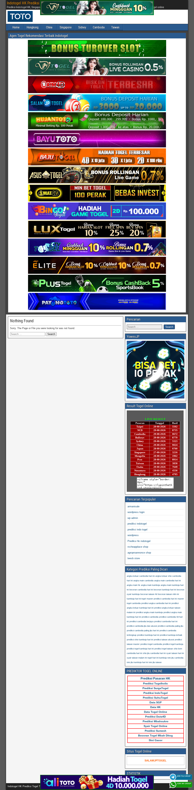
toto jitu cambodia (175, 658)
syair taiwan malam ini (137, 658)
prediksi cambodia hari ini (165, 621)
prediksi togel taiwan (163, 649)
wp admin (133, 518)
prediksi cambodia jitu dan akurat (142, 626)
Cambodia (99, 27)
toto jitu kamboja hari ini (137, 662)
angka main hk (133, 585)
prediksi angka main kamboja (149, 612)
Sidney (82, 27)
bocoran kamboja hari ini (165, 589)
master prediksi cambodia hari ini (162, 599)
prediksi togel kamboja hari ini (140, 649)
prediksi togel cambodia (151, 644)
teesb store (134, 558)
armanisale (133, 506)
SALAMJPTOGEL (156, 760)
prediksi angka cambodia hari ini (156, 603)
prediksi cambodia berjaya (141, 621)
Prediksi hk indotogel (139, 541)
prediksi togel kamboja (173, 644)
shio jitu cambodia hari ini (154, 653)
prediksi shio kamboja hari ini (140, 639)
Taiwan (115, 27)
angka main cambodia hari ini (167, 580)
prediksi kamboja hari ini (148, 635)
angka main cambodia (143, 580)
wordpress (133, 535)
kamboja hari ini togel (136, 599)
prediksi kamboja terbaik (171, 635)
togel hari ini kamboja (157, 658)
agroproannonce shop (139, 552)
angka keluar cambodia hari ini (141, 576)
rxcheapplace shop (138, 546)
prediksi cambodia (150, 617)
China (49, 27)
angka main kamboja (150, 585)
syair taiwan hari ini (175, 653)
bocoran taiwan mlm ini (168, 594)
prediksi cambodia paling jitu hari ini (143, 630)
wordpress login (136, 512)
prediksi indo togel (137, 529)
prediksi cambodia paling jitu (170, 626)
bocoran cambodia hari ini (141, 589)
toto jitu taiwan (155, 662)
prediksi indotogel (137, 523)
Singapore (66, 27)
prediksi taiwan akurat (164, 639)
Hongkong (32, 27)
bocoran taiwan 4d (148, 594)
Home (16, 27)
